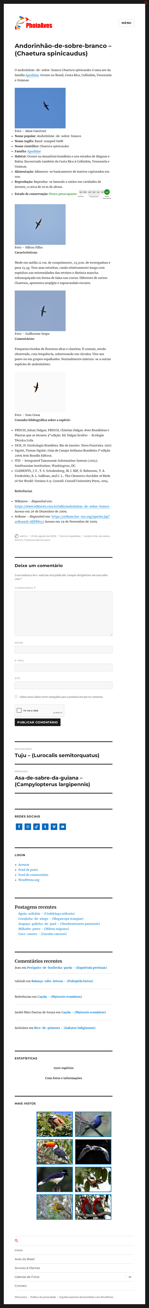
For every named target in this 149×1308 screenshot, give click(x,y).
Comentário (25, 588)
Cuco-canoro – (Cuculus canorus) (42, 934)
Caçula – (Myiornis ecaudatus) (59, 996)
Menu (127, 23)
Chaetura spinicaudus (37, 539)
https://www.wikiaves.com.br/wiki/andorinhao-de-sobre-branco (62, 506)
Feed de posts (28, 870)
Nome (19, 642)
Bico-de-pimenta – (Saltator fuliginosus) (64, 1028)
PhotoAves (21, 1297)
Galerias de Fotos (27, 1277)
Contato (21, 1286)
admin (24, 536)
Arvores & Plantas (27, 1268)
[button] (146, 3)
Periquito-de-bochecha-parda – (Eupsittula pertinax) (67, 967)
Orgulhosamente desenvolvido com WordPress (86, 1297)
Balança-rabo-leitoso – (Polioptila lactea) (62, 981)
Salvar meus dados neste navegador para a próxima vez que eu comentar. (61, 697)
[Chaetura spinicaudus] (64, 108)
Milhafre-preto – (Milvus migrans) (43, 929)
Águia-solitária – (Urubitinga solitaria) (46, 913)
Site (18, 678)
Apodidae (32, 75)
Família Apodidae (70, 536)
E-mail (19, 660)
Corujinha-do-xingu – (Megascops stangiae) (51, 918)
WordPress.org (28, 880)
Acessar (23, 864)
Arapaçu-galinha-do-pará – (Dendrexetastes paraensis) (59, 924)
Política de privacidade (43, 1297)
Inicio (19, 1250)
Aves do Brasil (25, 1259)
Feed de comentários (33, 875)
